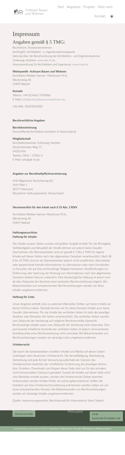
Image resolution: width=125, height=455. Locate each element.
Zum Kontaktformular (106, 416)
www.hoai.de (80, 64)
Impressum (54, 429)
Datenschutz (67, 429)
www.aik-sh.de (46, 60)
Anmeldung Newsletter (24, 412)
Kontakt (77, 429)
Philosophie (75, 411)
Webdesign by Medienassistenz (96, 429)
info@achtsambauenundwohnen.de (43, 99)
